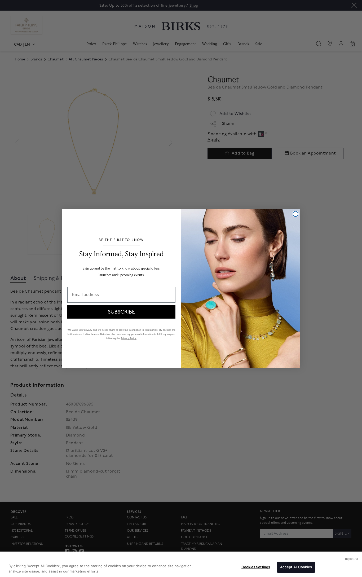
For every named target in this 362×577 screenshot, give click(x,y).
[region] (181, 564)
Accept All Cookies (296, 567)
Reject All (351, 559)
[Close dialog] (295, 214)
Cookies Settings (255, 567)
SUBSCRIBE (121, 312)
